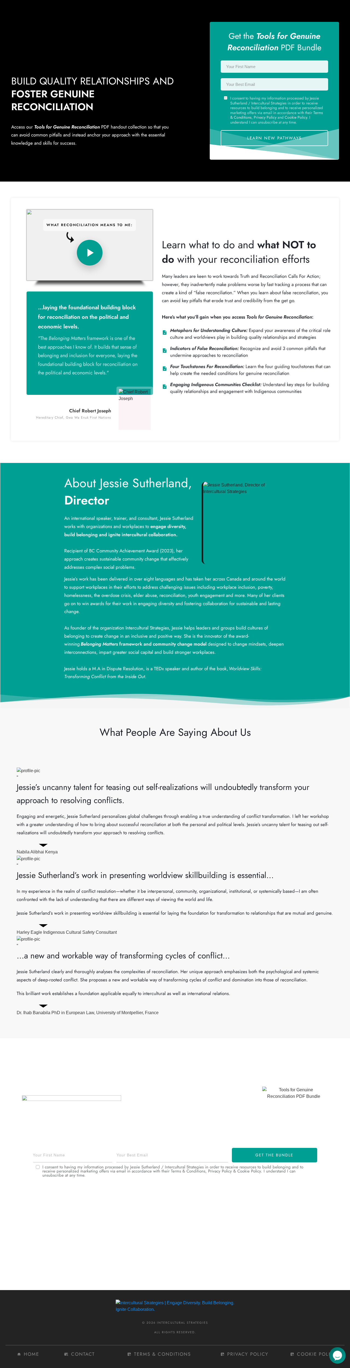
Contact (83, 1354)
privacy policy (248, 1354)
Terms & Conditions (188, 1171)
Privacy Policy (265, 117)
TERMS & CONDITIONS (162, 1354)
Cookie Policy (296, 117)
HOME (31, 1354)
